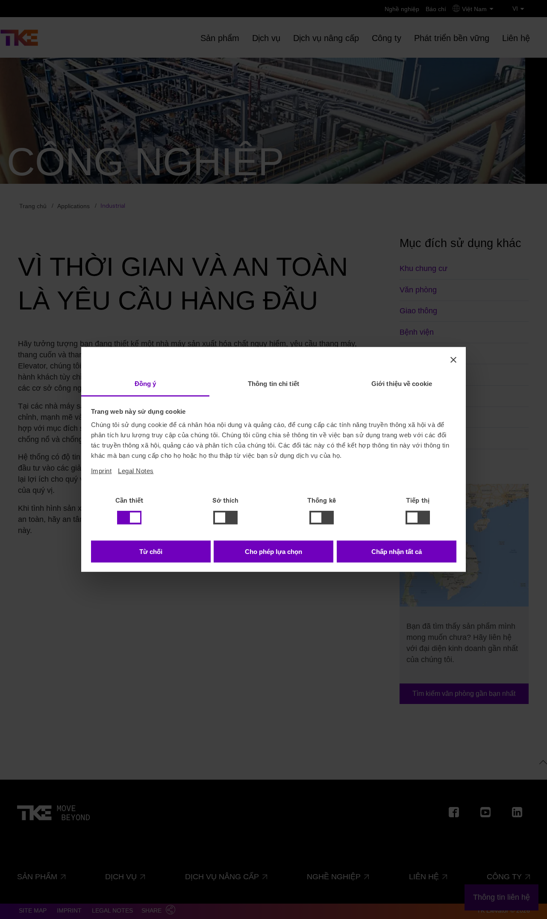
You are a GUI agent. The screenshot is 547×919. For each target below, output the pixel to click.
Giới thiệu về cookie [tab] (401, 383)
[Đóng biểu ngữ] (453, 359)
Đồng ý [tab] (145, 383)
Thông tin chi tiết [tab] (273, 383)
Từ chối (150, 551)
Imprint (101, 470)
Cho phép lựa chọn (273, 551)
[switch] (225, 517)
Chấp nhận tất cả (396, 551)
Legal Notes (136, 470)
